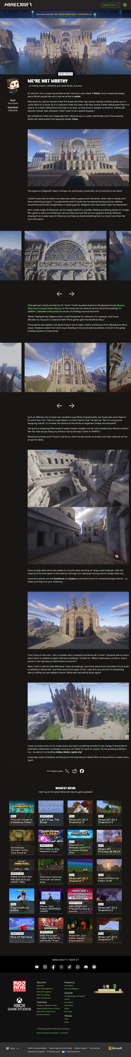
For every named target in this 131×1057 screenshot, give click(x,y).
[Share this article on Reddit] (74, 771)
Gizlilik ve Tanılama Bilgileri (37, 1048)
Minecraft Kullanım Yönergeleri (48, 1033)
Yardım (66, 999)
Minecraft (40, 985)
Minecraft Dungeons (44, 992)
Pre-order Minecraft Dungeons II (72, 14)
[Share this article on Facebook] (82, 771)
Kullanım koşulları (80, 1048)
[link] (36, 966)
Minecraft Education (44, 998)
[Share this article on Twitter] (67, 771)
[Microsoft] (115, 1048)
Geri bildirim (68, 1002)
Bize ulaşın (68, 1011)
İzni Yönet (64, 1033)
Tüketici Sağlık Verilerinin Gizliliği (60, 1048)
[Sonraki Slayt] (71, 293)
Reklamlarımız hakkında (36, 1052)
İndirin (66, 1008)
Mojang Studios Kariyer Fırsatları (48, 1008)
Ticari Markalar (94, 1048)
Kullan (66, 1022)
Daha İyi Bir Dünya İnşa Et (46, 1011)
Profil (66, 1019)
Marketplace (68, 985)
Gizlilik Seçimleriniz (73, 1052)
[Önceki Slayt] (59, 293)
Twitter (96, 749)
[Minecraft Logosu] (18, 5)
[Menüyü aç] (125, 5)
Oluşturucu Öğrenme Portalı (47, 1005)
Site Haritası (68, 1005)
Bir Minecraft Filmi (43, 1015)
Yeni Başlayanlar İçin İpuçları (74, 996)
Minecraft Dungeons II (45, 989)
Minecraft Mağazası (71, 989)
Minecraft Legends (43, 995)
